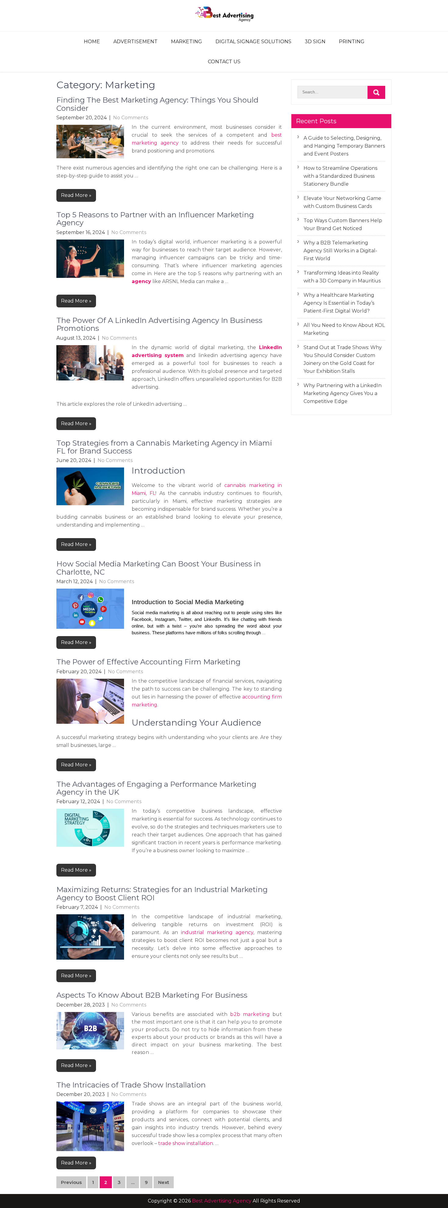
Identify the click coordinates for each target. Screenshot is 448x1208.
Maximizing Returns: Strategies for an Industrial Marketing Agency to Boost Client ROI (162, 893)
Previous (71, 1182)
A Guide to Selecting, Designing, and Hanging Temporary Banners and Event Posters (344, 146)
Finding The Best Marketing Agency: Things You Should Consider (157, 104)
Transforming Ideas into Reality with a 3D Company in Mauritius (342, 277)
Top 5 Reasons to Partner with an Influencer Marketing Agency (155, 218)
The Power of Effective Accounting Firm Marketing (148, 661)
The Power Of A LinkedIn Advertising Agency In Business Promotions (159, 324)
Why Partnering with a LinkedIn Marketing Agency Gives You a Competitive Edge (343, 393)
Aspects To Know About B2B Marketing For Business (151, 995)
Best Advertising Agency (221, 1201)
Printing (351, 41)
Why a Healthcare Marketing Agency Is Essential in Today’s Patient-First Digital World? (339, 303)
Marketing (186, 41)
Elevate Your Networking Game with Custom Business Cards (342, 202)
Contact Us (224, 62)
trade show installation (185, 1143)
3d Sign (315, 41)
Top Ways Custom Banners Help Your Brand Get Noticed (343, 224)
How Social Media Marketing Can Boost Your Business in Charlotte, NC (158, 567)
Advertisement (135, 41)
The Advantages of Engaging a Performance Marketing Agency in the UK (156, 788)
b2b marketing (250, 1014)
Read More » (76, 195)
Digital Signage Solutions (253, 41)
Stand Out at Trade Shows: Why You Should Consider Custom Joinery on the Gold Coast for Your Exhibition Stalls (343, 359)
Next (163, 1182)
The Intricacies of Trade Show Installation (131, 1084)
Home (92, 41)
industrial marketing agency (217, 932)
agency (141, 281)
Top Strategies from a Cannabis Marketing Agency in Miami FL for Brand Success (164, 447)
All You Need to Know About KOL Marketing (344, 329)
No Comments (130, 118)
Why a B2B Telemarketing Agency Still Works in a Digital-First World (340, 250)
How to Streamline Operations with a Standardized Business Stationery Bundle (340, 176)
